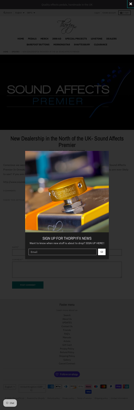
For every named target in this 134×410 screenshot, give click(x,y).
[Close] (130, 4)
